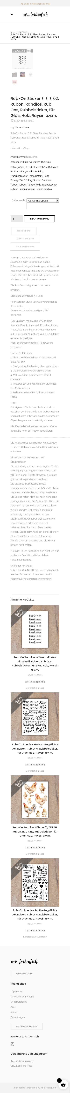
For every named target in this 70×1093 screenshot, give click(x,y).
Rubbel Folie (34, 184)
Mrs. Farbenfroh (19, 32)
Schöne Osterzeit (49, 167)
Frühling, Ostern (31, 162)
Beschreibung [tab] (23, 230)
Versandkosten (22, 127)
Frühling (28, 180)
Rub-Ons (46, 162)
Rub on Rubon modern (23, 189)
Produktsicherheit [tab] (25, 246)
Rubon (14, 184)
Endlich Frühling (34, 171)
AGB (13, 1007)
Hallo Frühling (18, 171)
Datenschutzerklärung (22, 996)
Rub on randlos (44, 189)
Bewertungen (18, 1017)
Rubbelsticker (49, 184)
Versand (15, 1012)
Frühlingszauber (19, 176)
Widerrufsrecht (19, 1001)
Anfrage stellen (24, 973)
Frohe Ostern (35, 176)
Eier (36, 167)
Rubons (23, 184)
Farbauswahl (18, 200)
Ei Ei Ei (29, 167)
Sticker (37, 180)
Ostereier (47, 180)
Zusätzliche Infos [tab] (25, 238)
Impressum (16, 991)
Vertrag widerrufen (26, 1026)
